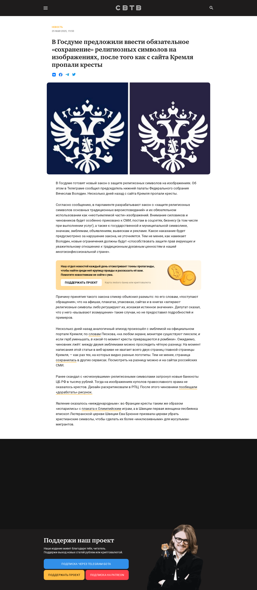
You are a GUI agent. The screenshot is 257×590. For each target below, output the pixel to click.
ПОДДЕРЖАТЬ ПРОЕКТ (81, 282)
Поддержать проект (64, 575)
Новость (57, 27)
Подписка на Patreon (107, 575)
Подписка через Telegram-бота (86, 564)
